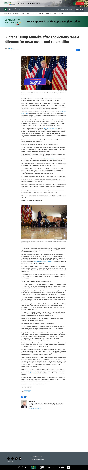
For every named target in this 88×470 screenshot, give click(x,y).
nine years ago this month (50, 128)
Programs (16, 13)
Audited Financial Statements (38, 459)
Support (41, 13)
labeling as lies (34, 372)
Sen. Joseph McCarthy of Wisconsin (43, 261)
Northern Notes (58, 13)
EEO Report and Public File (37, 456)
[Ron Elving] (24, 404)
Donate (81, 3)
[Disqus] (44, 434)
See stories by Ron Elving (35, 408)
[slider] (11, 9)
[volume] (9, 9)
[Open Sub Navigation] (19, 13)
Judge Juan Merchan (48, 159)
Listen (34, 13)
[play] (6, 9)
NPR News (28, 391)
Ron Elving (11, 48)
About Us (48, 13)
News (23, 13)
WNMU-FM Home (8, 13)
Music (28, 13)
